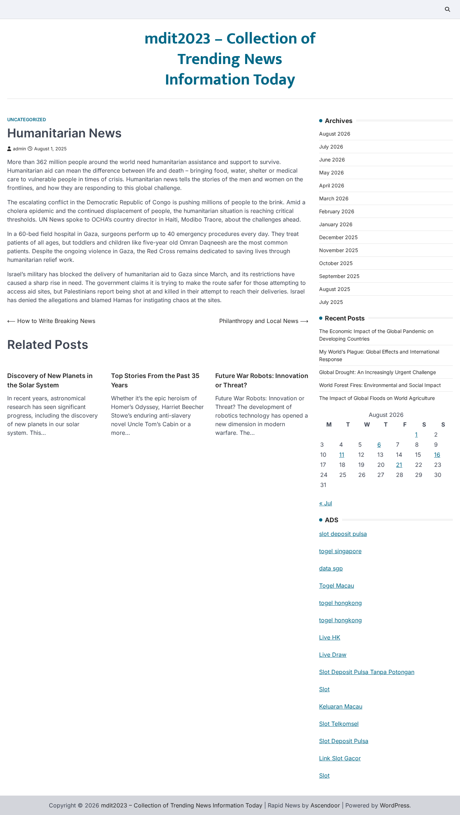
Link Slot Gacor (340, 758)
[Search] (447, 9)
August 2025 (334, 289)
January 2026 (336, 224)
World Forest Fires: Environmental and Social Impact (380, 385)
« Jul (325, 503)
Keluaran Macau (340, 706)
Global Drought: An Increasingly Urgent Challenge (377, 372)
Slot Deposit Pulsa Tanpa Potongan (366, 671)
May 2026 (331, 172)
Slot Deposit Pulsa (343, 741)
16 (437, 454)
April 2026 (331, 185)
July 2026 (331, 147)
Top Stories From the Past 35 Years (155, 380)
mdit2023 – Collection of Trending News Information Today (230, 59)
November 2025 (338, 250)
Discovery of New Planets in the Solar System (50, 380)
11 (341, 454)
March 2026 (334, 198)
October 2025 (336, 263)
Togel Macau (336, 585)
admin (19, 148)
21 (399, 464)
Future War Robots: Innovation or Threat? (261, 380)
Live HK (329, 637)
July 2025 (331, 302)
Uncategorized (26, 119)
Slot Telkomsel (339, 723)
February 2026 (336, 211)
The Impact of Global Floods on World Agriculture (377, 398)
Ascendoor (325, 805)
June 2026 (332, 159)
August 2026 (334, 134)
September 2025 (339, 276)
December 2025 (338, 237)
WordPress (394, 805)
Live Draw (332, 654)
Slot (324, 689)
